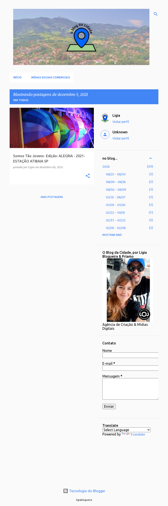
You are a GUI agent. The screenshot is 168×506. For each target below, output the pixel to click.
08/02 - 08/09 (116, 190)
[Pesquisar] (155, 14)
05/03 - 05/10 (115, 205)
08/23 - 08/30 (116, 174)
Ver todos (20, 100)
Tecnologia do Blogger (86, 491)
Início (17, 77)
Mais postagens (52, 197)
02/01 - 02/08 (116, 228)
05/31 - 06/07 (115, 197)
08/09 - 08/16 (116, 182)
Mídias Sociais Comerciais (50, 77)
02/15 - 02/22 (116, 220)
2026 (106, 167)
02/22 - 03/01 (115, 213)
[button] (87, 176)
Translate (137, 434)
